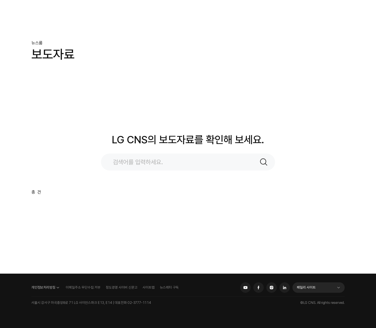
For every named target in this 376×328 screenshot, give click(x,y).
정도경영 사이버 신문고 (122, 287)
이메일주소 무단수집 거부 (83, 287)
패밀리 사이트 (306, 287)
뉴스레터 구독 (169, 287)
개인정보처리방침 (43, 287)
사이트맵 (148, 287)
